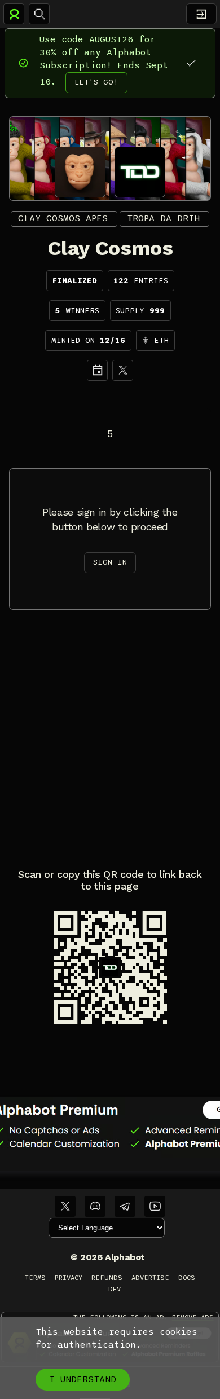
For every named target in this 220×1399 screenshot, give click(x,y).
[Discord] (95, 1206)
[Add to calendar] (97, 370)
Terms (35, 1278)
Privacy (68, 1278)
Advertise (150, 1278)
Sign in (110, 562)
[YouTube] (154, 1206)
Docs (186, 1278)
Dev (114, 1289)
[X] (122, 370)
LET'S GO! (96, 82)
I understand (82, 1379)
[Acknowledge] (191, 62)
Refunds (106, 1278)
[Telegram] (125, 1206)
